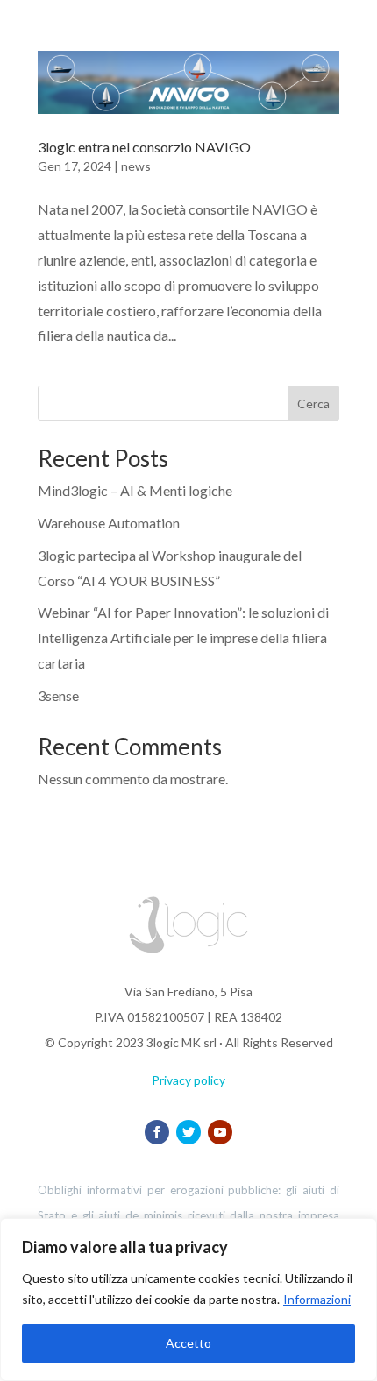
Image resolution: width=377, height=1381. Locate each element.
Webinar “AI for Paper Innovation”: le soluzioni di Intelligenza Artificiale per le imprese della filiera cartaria (183, 637)
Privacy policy (188, 1080)
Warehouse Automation (109, 522)
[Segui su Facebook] (157, 1132)
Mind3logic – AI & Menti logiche (135, 490)
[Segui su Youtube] (220, 1132)
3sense (58, 695)
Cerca (313, 403)
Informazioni (317, 1299)
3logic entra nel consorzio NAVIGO (144, 146)
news (136, 166)
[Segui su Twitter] (188, 1132)
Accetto (188, 1342)
